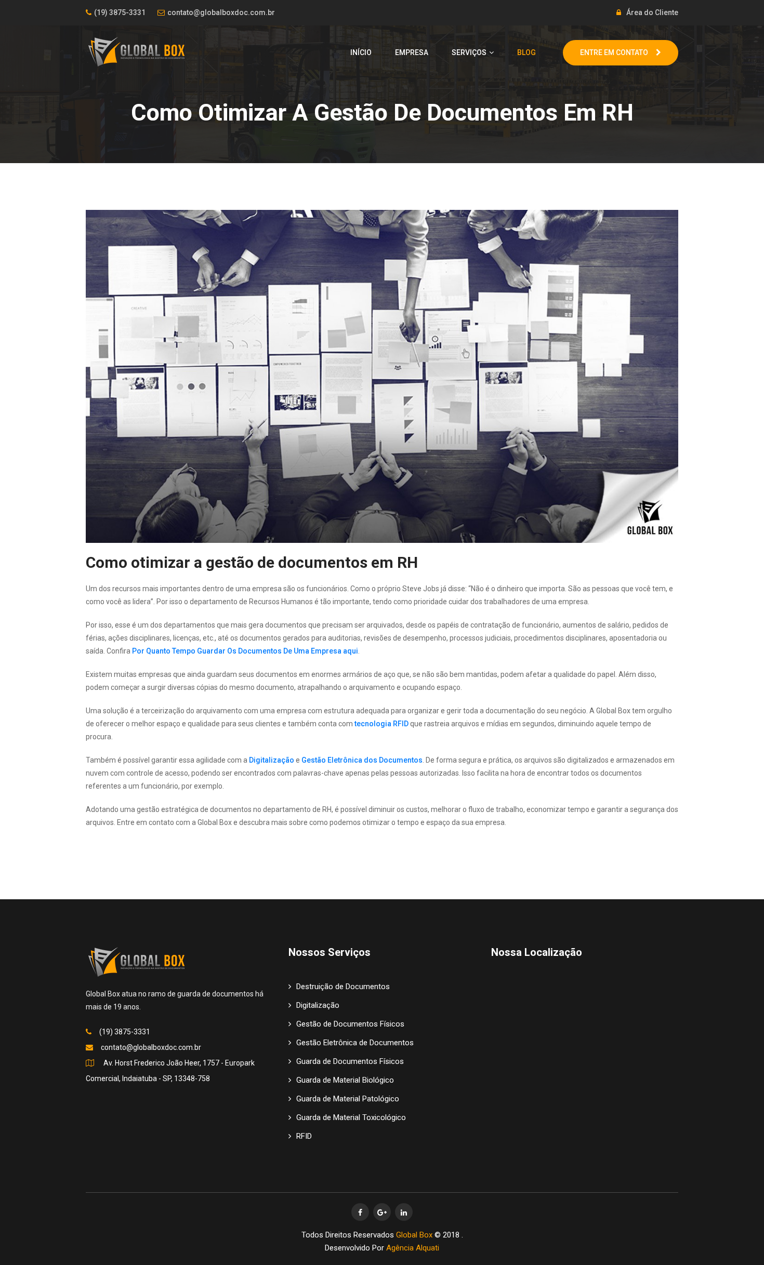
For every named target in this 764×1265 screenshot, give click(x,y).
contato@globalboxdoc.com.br (221, 12)
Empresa (411, 52)
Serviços (469, 52)
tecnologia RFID (381, 724)
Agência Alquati (412, 1248)
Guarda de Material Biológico (345, 1080)
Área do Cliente (652, 12)
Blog (526, 52)
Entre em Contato (614, 52)
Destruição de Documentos (343, 986)
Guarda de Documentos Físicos (350, 1061)
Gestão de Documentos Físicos (350, 1024)
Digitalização (272, 760)
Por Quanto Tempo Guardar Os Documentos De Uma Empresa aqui (245, 651)
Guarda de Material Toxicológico (351, 1117)
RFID (304, 1136)
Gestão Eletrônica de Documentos (355, 1042)
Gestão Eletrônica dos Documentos (362, 760)
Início (361, 52)
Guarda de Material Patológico (347, 1098)
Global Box (414, 1235)
